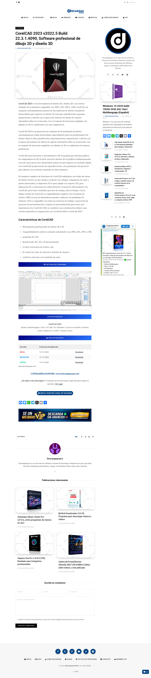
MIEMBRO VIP (121, 659)
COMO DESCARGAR (110, 17)
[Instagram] (72, 651)
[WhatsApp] (8, 137)
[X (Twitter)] (65, 651)
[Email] (8, 126)
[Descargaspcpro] (75, 10)
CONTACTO (106, 659)
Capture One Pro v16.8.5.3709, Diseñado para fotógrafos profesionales (31, 561)
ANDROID (67, 17)
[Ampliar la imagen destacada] (55, 75)
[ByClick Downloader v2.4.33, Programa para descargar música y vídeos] (75, 498)
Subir (76, 671)
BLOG (54, 17)
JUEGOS (80, 17)
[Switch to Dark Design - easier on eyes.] (124, 2)
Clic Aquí (59, 384)
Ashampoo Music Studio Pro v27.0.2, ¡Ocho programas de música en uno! (34, 520)
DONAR (69, 659)
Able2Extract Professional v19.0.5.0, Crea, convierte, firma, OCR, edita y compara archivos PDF (125, 196)
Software (19, 28)
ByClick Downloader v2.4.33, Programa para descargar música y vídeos (75, 516)
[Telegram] (8, 131)
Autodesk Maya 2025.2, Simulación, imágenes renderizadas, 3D (123, 169)
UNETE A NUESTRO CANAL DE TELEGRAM (56, 393)
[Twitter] (8, 115)
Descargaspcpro (24, 48)
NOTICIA (93, 17)
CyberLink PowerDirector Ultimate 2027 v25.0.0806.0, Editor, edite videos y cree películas (74, 564)
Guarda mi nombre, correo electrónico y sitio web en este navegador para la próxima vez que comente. (51, 619)
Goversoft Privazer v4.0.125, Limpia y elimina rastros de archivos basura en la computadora (125, 182)
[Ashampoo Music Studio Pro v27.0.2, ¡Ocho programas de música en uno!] (34, 500)
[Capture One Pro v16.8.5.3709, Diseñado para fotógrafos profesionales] (34, 543)
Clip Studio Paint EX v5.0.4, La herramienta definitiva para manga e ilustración (124, 144)
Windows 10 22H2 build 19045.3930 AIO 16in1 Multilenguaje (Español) (116, 109)
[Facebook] (8, 109)
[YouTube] (79, 651)
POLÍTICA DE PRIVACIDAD (87, 659)
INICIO (25, 17)
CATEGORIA (39, 17)
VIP (126, 17)
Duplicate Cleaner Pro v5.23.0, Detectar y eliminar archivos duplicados (124, 156)
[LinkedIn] (89, 436)
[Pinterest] (8, 120)
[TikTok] (86, 651)
